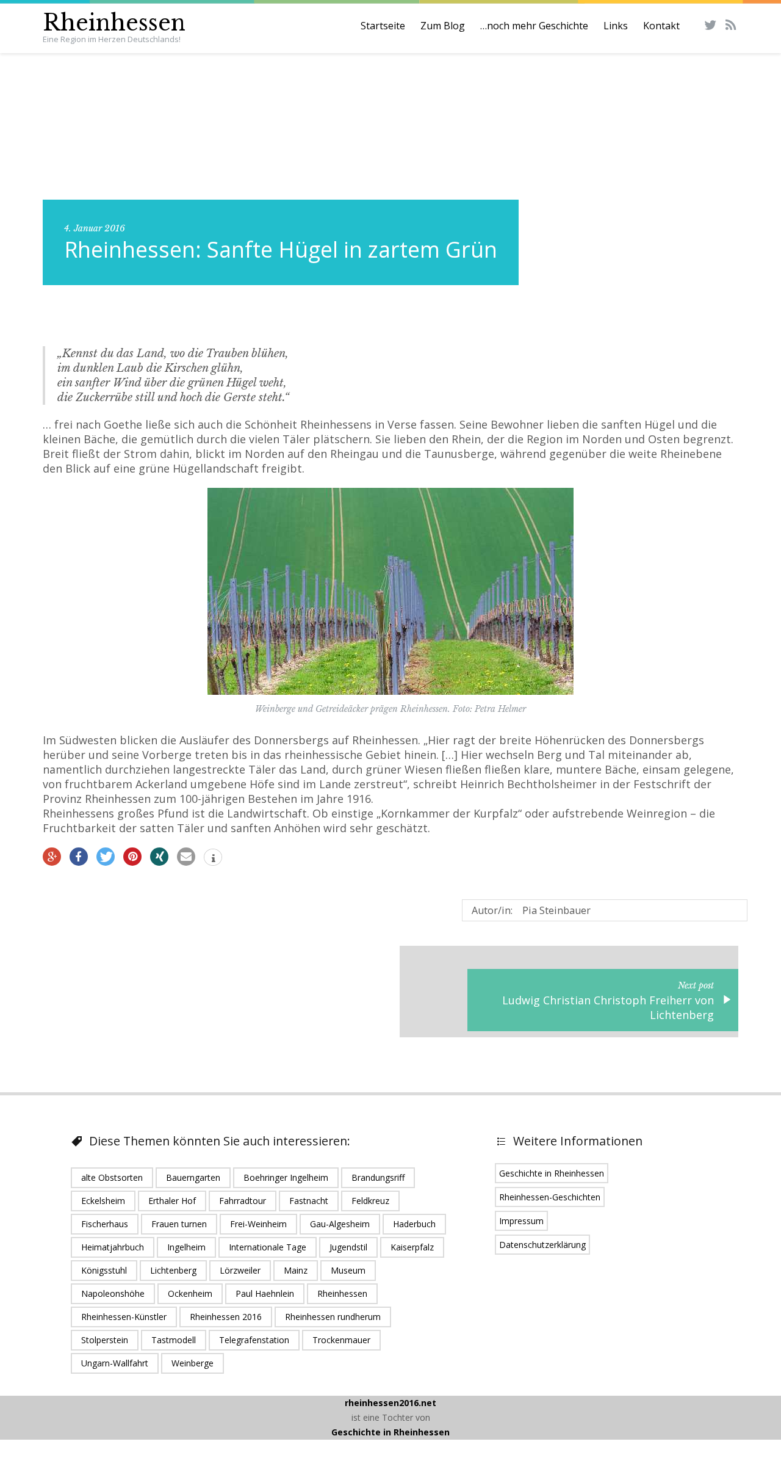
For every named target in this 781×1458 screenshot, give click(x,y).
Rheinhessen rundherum (333, 1316)
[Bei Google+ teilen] (52, 856)
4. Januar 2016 (94, 228)
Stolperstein (104, 1340)
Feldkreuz (370, 1200)
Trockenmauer (341, 1340)
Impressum (521, 1221)
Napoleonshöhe (113, 1293)
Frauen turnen (179, 1224)
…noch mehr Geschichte (534, 25)
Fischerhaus (104, 1224)
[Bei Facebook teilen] (79, 856)
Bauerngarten (193, 1177)
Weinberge (192, 1363)
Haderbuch (414, 1224)
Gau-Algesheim (340, 1224)
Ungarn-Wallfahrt (114, 1363)
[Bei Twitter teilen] (105, 856)
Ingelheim (186, 1247)
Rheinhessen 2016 (226, 1316)
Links (615, 25)
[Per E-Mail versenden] (186, 856)
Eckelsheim (103, 1200)
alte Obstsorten (112, 1177)
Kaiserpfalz (412, 1247)
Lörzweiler (240, 1270)
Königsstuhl (104, 1270)
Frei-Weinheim (258, 1224)
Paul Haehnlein (265, 1293)
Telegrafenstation (254, 1340)
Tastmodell (173, 1340)
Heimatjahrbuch (112, 1247)
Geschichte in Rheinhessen (551, 1173)
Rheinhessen (114, 23)
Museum (348, 1270)
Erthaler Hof (172, 1200)
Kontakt (661, 25)
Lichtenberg (173, 1270)
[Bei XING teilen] (159, 856)
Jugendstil (348, 1247)
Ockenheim (190, 1293)
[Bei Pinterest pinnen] (132, 856)
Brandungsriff (378, 1177)
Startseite (383, 25)
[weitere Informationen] (212, 858)
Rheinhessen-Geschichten (549, 1197)
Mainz (296, 1270)
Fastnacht (308, 1200)
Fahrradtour (242, 1200)
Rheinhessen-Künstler (124, 1316)
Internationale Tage (267, 1247)
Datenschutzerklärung (542, 1244)
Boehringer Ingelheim (285, 1177)
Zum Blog (442, 25)
